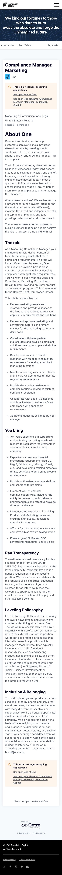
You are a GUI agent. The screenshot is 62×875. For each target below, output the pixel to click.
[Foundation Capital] (10, 4)
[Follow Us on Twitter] (22, 867)
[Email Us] (4, 867)
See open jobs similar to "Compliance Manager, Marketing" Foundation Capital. (32, 101)
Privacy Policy (9, 859)
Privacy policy (23, 833)
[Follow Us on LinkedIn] (27, 867)
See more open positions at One (31, 801)
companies (7, 45)
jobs (19, 45)
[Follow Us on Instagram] (16, 867)
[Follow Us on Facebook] (10, 867)
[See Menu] (56, 5)
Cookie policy (39, 833)
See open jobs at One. (25, 94)
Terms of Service (27, 859)
